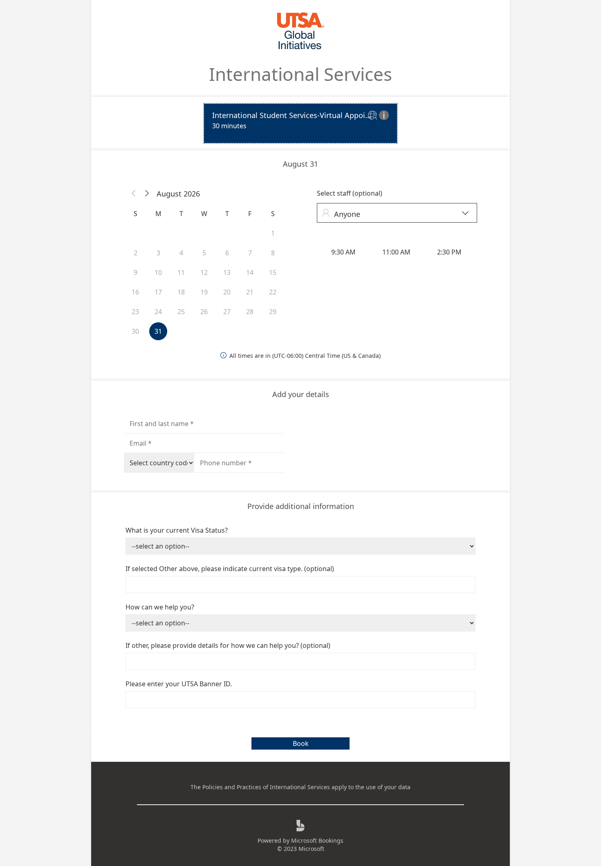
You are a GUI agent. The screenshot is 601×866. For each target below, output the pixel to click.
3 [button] (158, 252)
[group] (397, 252)
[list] (300, 123)
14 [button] (249, 272)
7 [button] (250, 252)
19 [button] (204, 292)
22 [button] (272, 292)
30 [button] (135, 331)
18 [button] (181, 292)
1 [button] (273, 233)
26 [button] (204, 311)
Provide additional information (300, 506)
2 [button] (135, 252)
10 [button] (158, 272)
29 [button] (272, 311)
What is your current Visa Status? (177, 530)
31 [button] (158, 331)
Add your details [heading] (300, 394)
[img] (373, 115)
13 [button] (227, 272)
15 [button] (272, 272)
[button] (133, 193)
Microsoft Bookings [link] (317, 840)
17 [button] (158, 292)
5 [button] (204, 252)
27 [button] (227, 311)
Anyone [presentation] (395, 214)
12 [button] (204, 272)
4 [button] (181, 252)
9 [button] (135, 272)
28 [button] (249, 311)
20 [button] (227, 292)
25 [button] (181, 311)
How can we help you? (160, 607)
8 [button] (273, 252)
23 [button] (135, 311)
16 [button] (135, 292)
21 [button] (249, 292)
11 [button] (181, 272)
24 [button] (158, 311)
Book (301, 743)
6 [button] (227, 252)
